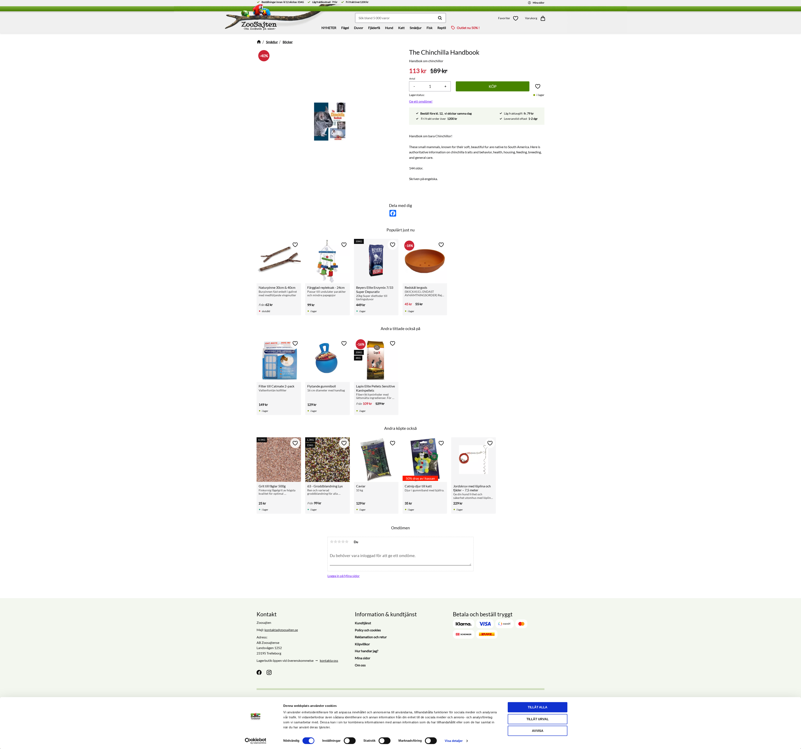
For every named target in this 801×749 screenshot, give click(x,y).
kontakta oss (329, 660)
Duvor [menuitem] (358, 28)
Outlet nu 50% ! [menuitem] (468, 28)
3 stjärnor (339, 541)
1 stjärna (332, 541)
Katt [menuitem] (401, 28)
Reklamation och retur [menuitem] (371, 637)
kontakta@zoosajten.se (281, 630)
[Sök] (440, 18)
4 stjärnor (343, 541)
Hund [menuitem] (389, 28)
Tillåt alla (537, 707)
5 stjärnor (347, 541)
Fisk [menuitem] (429, 28)
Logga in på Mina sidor (343, 576)
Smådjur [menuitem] (416, 28)
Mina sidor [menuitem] (362, 658)
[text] (418, 71)
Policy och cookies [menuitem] (368, 630)
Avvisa (537, 731)
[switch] (350, 740)
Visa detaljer (454, 741)
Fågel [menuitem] (345, 28)
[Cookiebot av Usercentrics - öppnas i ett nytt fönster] (255, 741)
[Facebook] (259, 672)
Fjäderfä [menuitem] (374, 28)
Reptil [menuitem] (441, 28)
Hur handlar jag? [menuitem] (366, 651)
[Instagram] (269, 672)
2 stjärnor (335, 541)
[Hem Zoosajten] (222, 18)
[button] (509, 18)
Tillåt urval (537, 719)
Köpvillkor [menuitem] (362, 644)
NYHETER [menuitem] (328, 28)
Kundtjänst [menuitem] (363, 623)
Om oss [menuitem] (360, 665)
